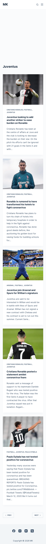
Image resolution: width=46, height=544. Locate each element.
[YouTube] (26, 530)
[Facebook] (13, 530)
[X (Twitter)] (32, 530)
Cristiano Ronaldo (15, 110)
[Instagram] (19, 530)
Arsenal (10, 285)
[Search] (37, 5)
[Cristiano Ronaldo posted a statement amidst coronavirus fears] (23, 344)
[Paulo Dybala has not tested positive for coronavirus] (23, 431)
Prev (9, 515)
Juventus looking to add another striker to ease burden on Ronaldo (20, 120)
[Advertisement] (23, 33)
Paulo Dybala (31, 452)
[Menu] (42, 4)
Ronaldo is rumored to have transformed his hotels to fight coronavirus (22, 204)
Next (36, 515)
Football (28, 110)
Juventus (11, 112)
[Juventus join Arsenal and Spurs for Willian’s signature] (23, 265)
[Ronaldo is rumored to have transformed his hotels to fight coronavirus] (23, 174)
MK (5, 4)
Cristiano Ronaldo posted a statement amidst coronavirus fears (22, 374)
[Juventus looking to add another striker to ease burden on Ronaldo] (23, 89)
